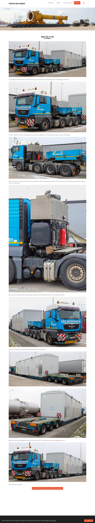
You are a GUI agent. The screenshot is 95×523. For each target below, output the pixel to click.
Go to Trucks (58, 488)
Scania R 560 (57, 440)
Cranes (58, 2)
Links (83, 2)
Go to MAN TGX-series (38, 488)
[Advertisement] (47, 500)
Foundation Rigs (67, 2)
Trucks (77, 2)
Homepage (50, 2)
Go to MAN (49, 488)
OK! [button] (88, 520)
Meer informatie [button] (52, 520)
